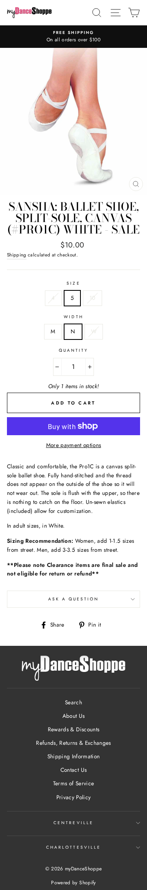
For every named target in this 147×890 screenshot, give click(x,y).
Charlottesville (73, 847)
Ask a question (73, 599)
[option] (73, 36)
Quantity (73, 350)
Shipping (17, 255)
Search (73, 702)
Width (73, 317)
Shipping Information (73, 756)
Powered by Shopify (73, 882)
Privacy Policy (73, 797)
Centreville (73, 823)
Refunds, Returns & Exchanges (73, 743)
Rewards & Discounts (73, 729)
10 (92, 298)
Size (73, 283)
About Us (73, 716)
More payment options (73, 445)
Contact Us (73, 770)
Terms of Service (73, 783)
